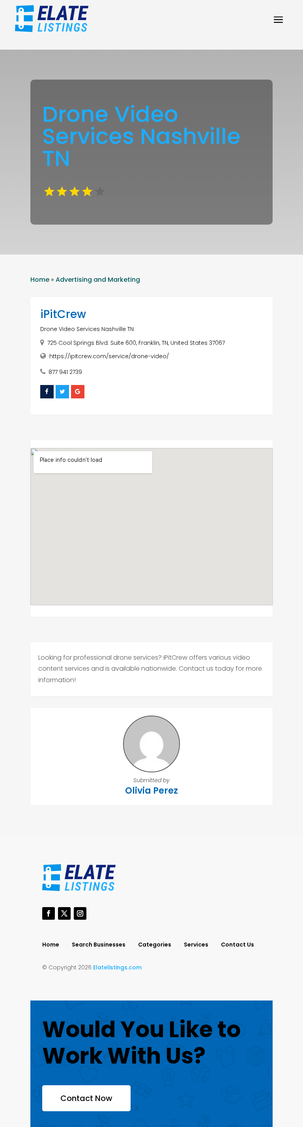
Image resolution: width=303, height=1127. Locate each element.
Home (39, 279)
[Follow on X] (64, 913)
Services (196, 945)
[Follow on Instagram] (80, 913)
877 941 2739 (65, 372)
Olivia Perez (151, 791)
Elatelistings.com (117, 967)
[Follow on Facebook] (48, 913)
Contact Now (86, 1098)
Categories (154, 945)
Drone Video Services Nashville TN (87, 329)
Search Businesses (98, 945)
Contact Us (237, 945)
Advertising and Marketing (98, 279)
